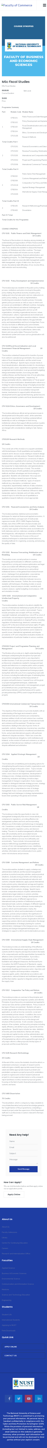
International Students (11, 1320)
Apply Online (14, 1194)
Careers (5, 1248)
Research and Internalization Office (16, 1253)
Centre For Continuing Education (15, 1243)
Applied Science (8, 1268)
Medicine (5, 1289)
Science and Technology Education (16, 1295)
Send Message (23, 1169)
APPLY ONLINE (11, 1347)
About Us (5, 1227)
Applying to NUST (9, 1325)
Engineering (6, 1300)
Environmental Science (11, 1279)
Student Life (7, 1314)
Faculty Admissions (9, 1232)
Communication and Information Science (18, 1284)
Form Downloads (8, 1330)
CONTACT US (11, 1355)
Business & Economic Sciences (14, 1273)
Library (4, 1237)
